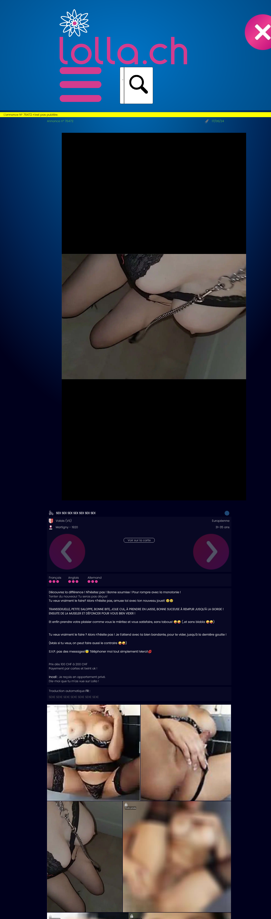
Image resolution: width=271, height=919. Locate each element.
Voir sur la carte (139, 540)
